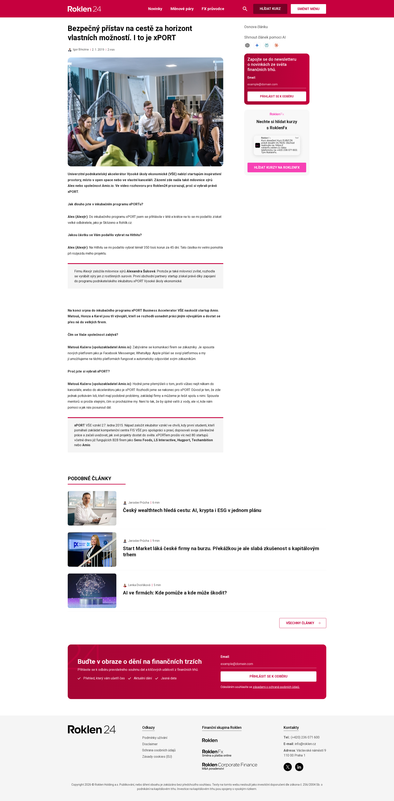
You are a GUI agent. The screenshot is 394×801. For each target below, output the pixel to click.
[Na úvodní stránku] (84, 9)
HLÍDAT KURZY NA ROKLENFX (277, 167)
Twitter (288, 767)
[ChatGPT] (247, 45)
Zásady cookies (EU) (157, 757)
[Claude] (276, 45)
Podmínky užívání (154, 738)
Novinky (155, 8)
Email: (251, 77)
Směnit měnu (308, 9)
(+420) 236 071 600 (305, 737)
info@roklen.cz (305, 744)
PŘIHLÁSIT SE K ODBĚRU (277, 96)
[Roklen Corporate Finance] (229, 766)
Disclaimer (150, 744)
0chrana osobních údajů (159, 750)
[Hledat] (245, 9)
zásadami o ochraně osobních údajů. (276, 687)
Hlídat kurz (270, 9)
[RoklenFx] (216, 753)
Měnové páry (182, 8)
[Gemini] (257, 45)
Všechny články (300, 623)
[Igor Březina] (70, 50)
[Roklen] (210, 740)
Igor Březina (81, 49)
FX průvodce (213, 8)
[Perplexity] (266, 45)
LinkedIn (299, 767)
